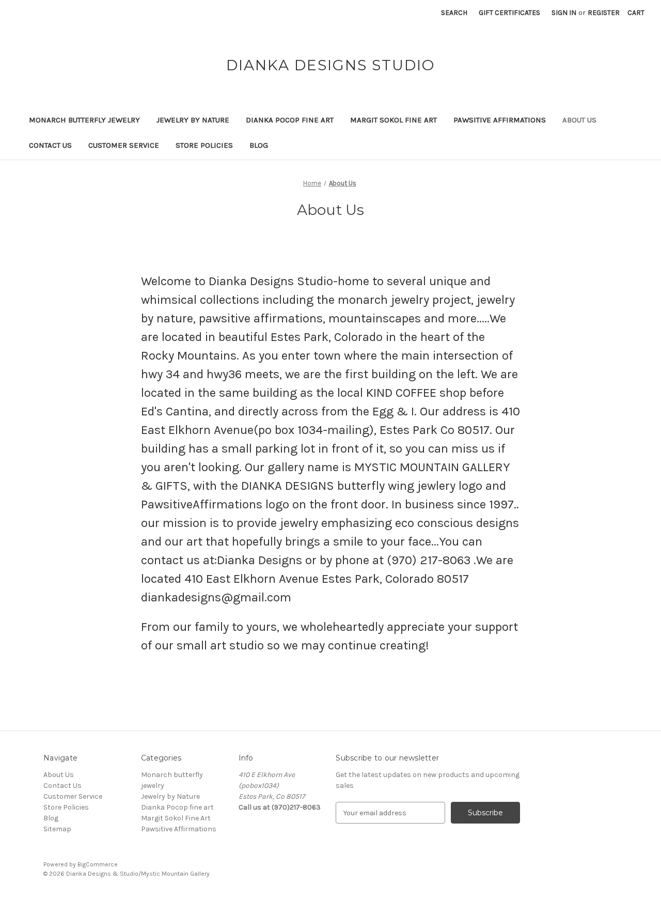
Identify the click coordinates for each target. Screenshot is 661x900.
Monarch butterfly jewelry (84, 120)
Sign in (564, 12)
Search (454, 12)
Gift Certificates (509, 12)
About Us (579, 120)
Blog (258, 145)
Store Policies (204, 145)
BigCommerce (97, 864)
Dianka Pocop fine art (290, 120)
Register (604, 12)
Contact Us (50, 145)
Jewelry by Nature (192, 120)
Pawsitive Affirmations (499, 120)
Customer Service (123, 145)
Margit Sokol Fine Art (393, 120)
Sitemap (57, 829)
